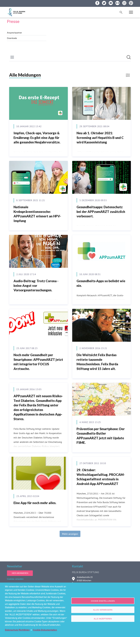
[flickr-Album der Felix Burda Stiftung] (117, 3)
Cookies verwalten (15, 578)
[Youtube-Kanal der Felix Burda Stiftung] (111, 3)
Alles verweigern (102, 609)
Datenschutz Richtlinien (17, 629)
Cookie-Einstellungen (103, 600)
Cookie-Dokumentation (45, 629)
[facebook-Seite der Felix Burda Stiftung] (97, 3)
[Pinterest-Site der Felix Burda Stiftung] (131, 3)
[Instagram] (124, 3)
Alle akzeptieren (103, 618)
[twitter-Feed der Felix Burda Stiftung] (104, 3)
